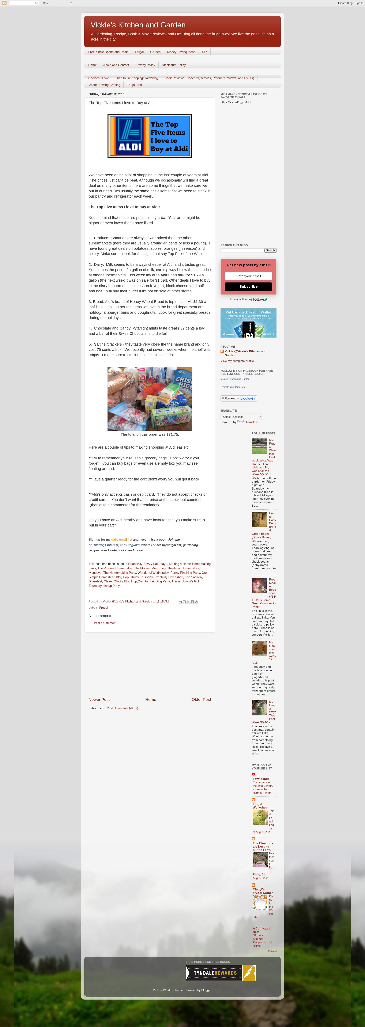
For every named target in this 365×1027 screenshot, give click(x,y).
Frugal (139, 52)
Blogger (206, 990)
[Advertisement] (149, 664)
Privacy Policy (145, 65)
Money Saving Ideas (181, 52)
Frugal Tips (134, 85)
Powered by (238, 299)
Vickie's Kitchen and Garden (138, 24)
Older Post (201, 699)
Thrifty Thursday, (142, 577)
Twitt (97, 545)
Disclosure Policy (174, 65)
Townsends (261, 778)
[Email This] (180, 602)
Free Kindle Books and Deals (108, 52)
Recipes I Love (98, 78)
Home (92, 65)
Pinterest (111, 545)
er (102, 545)
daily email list (122, 539)
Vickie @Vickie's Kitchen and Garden (246, 353)
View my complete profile (237, 360)
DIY (204, 52)
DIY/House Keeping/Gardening (137, 78)
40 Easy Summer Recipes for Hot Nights (262, 940)
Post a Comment (105, 622)
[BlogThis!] (184, 602)
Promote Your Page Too (233, 387)
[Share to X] (188, 602)
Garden (155, 52)
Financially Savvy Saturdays (147, 564)
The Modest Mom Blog (150, 568)
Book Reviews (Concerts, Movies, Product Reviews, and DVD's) (209, 78)
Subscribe (249, 287)
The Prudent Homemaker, (115, 568)
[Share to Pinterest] (196, 602)
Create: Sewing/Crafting (103, 85)
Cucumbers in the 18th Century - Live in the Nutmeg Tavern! (263, 787)
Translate (252, 422)
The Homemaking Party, (120, 572)
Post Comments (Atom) (122, 708)
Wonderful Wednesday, (153, 572)
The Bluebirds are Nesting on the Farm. (263, 847)
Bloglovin (133, 545)
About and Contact (116, 65)
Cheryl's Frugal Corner (263, 891)
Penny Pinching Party (185, 572)
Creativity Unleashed (168, 577)
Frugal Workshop (260, 806)
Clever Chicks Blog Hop (120, 581)
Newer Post (99, 699)
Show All (272, 951)
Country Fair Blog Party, (154, 581)
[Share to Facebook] (192, 602)
